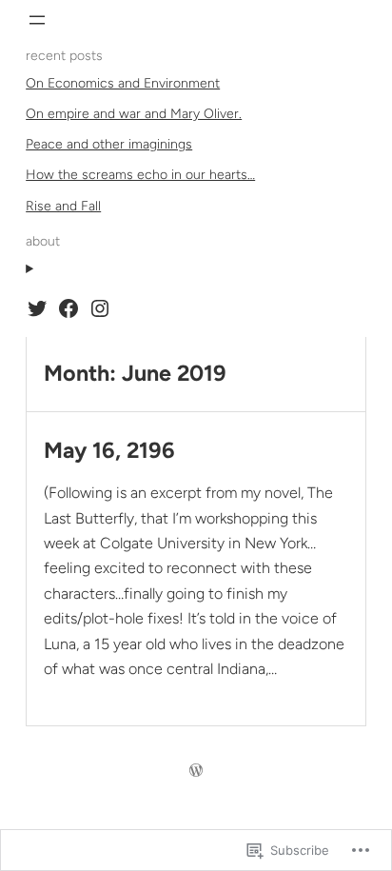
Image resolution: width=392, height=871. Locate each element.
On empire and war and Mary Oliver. (134, 114)
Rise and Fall (63, 206)
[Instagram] (99, 308)
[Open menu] (37, 20)
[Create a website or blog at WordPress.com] (196, 771)
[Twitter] (37, 308)
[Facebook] (68, 308)
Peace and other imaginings (109, 144)
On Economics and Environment (123, 83)
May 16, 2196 (109, 451)
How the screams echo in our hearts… (140, 175)
